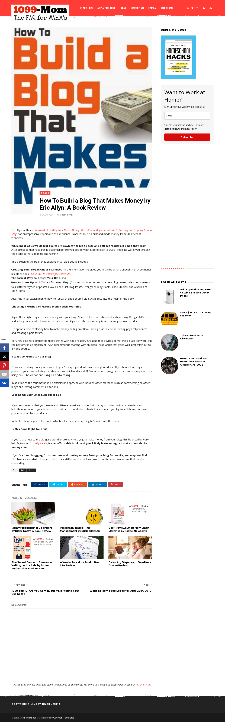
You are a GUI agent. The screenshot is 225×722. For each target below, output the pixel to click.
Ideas (123, 7)
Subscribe (187, 137)
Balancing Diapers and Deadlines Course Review (129, 564)
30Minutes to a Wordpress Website (50, 274)
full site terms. (144, 684)
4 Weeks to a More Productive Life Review (79, 564)
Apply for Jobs (106, 7)
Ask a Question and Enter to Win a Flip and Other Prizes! (195, 292)
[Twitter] (192, 8)
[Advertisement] (81, 672)
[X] (4, 356)
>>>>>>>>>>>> (172, 268)
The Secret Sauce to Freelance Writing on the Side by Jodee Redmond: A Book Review (31, 565)
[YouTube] (188, 8)
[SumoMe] (4, 383)
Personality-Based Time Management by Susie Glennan (80, 529)
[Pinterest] (4, 365)
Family (152, 7)
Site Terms (167, 7)
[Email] (4, 374)
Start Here (86, 7)
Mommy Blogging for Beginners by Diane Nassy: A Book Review (31, 529)
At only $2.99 (38, 443)
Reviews (31, 470)
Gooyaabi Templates (63, 717)
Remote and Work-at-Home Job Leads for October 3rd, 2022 (193, 361)
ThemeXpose (29, 717)
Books (45, 193)
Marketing (137, 7)
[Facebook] (197, 8)
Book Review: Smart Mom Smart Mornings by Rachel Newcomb (128, 529)
